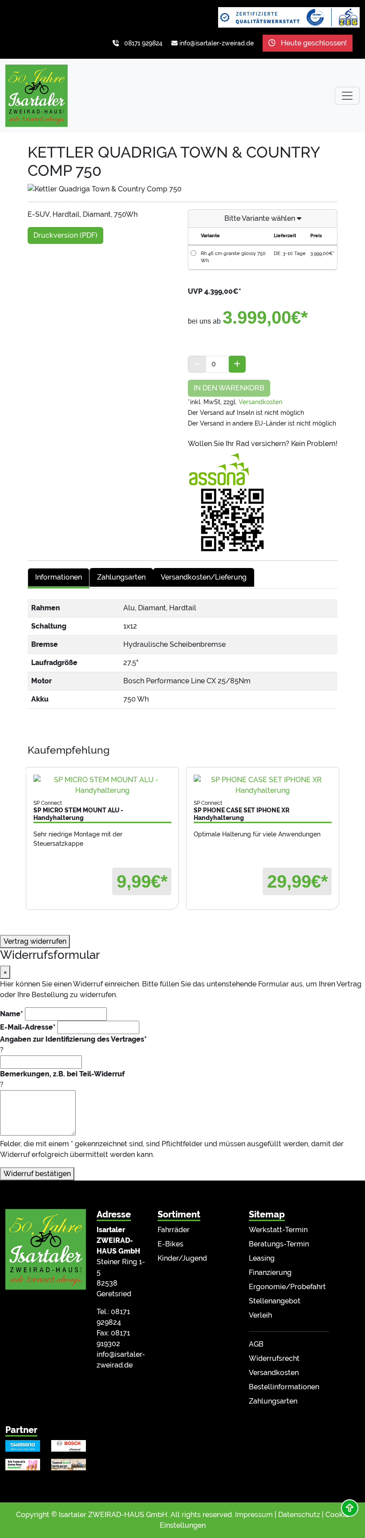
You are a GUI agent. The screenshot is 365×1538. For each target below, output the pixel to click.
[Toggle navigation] (347, 96)
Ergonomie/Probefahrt (287, 1286)
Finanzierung (270, 1272)
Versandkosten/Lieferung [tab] (204, 577)
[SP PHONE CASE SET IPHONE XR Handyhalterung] (263, 785)
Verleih (260, 1315)
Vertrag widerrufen (35, 941)
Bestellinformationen (284, 1387)
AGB (256, 1344)
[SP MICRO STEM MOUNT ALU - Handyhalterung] (102, 785)
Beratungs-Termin (279, 1244)
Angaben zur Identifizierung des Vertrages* (73, 1039)
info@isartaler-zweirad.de (216, 43)
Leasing (262, 1258)
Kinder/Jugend (182, 1258)
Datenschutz (299, 1514)
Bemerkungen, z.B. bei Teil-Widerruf (62, 1074)
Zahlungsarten (273, 1401)
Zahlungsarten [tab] (121, 577)
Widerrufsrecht (274, 1358)
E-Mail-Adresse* (28, 1027)
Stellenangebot (274, 1301)
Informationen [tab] (58, 577)
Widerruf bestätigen (37, 1173)
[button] (349, 1508)
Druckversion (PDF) (65, 235)
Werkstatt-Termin (278, 1230)
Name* (11, 1014)
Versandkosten (260, 402)
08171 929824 (143, 43)
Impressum (254, 1514)
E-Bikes (170, 1244)
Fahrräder (174, 1230)
